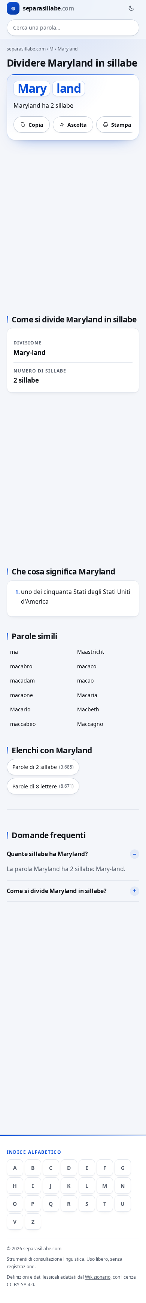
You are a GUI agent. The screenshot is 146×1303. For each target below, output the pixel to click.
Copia (35, 124)
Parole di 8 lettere (43, 786)
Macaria (87, 695)
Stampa (121, 124)
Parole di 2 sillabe (43, 766)
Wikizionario (97, 1277)
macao (85, 680)
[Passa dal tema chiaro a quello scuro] (131, 8)
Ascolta (76, 124)
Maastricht (90, 651)
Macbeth (88, 709)
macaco (86, 666)
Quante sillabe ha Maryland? (47, 854)
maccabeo (23, 723)
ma (14, 651)
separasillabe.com (26, 49)
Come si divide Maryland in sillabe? (57, 891)
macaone (21, 695)
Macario (20, 709)
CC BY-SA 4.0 (20, 1284)
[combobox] (73, 27)
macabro (21, 666)
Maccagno (90, 723)
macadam (22, 680)
